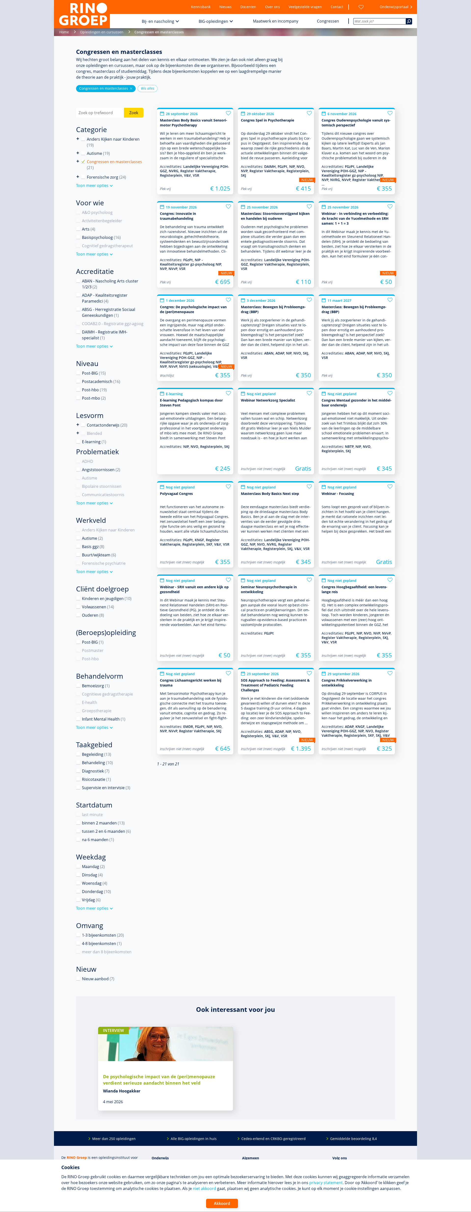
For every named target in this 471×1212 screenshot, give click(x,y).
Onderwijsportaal (394, 6)
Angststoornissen (101, 469)
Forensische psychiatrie (104, 563)
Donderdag (96, 891)
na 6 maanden (98, 839)
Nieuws (225, 6)
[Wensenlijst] (361, 7)
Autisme (98, 153)
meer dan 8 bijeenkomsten (106, 952)
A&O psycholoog (97, 212)
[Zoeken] (409, 21)
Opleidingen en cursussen (101, 32)
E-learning (94, 441)
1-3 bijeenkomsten (103, 935)
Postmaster (93, 650)
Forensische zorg (78, 177)
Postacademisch (101, 381)
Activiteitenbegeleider (102, 220)
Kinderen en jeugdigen (106, 598)
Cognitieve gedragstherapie (107, 694)
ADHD (87, 461)
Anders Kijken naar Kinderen (78, 139)
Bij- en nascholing (158, 21)
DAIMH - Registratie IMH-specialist (104, 335)
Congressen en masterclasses (105, 88)
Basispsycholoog (101, 237)
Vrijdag (91, 900)
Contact (337, 6)
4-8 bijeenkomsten (102, 943)
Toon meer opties (92, 185)
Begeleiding (96, 754)
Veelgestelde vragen (305, 6)
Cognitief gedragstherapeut (107, 245)
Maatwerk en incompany (275, 21)
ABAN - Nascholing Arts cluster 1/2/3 (110, 284)
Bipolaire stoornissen (101, 486)
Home (64, 32)
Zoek (133, 112)
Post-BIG (94, 373)
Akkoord (222, 1203)
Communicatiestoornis (103, 494)
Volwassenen (98, 607)
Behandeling (97, 762)
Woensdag (94, 883)
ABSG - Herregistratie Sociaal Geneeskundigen (108, 312)
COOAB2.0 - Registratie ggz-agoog (113, 323)
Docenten (248, 6)
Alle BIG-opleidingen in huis (194, 1138)
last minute (92, 814)
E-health (89, 702)
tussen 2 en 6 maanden (106, 831)
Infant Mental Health (103, 719)
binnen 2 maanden (103, 823)
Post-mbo (94, 398)
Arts (88, 229)
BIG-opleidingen (213, 21)
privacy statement (326, 1182)
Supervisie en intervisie (106, 787)
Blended (78, 433)
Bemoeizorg (96, 685)
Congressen (328, 21)
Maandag (93, 866)
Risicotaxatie (96, 779)
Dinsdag (92, 875)
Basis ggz (93, 546)
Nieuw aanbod (98, 978)
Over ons (272, 6)
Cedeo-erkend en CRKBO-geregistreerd (273, 1138)
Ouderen (93, 615)
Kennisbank (200, 6)
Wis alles (147, 88)
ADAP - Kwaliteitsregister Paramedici (105, 298)
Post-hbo (94, 389)
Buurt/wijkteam (99, 555)
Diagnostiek (95, 771)
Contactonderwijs (78, 425)
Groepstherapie (96, 710)
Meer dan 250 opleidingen (114, 1138)
